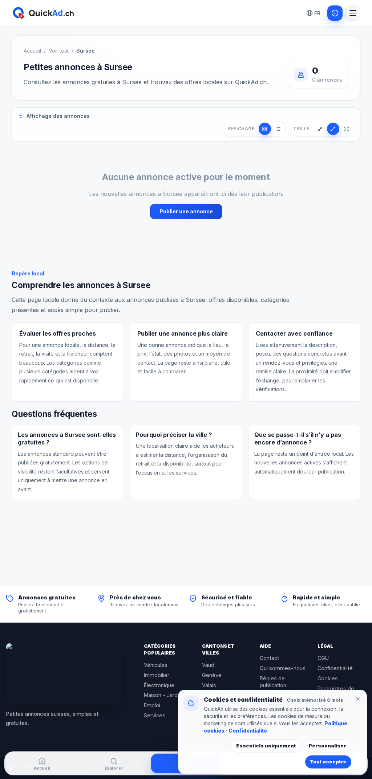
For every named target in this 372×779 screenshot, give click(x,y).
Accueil (32, 51)
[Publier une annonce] (335, 13)
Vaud (208, 665)
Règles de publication (273, 681)
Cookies (328, 678)
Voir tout (59, 51)
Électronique (159, 685)
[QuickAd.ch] (64, 673)
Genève (212, 675)
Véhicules (155, 665)
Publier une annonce (186, 211)
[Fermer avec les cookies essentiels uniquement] (357, 698)
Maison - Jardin (163, 695)
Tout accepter (328, 761)
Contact (269, 658)
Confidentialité (335, 668)
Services (154, 715)
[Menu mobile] (352, 13)
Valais (209, 685)
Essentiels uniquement (266, 746)
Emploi (152, 705)
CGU (323, 658)
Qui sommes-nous (283, 668)
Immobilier (156, 675)
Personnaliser (327, 746)
